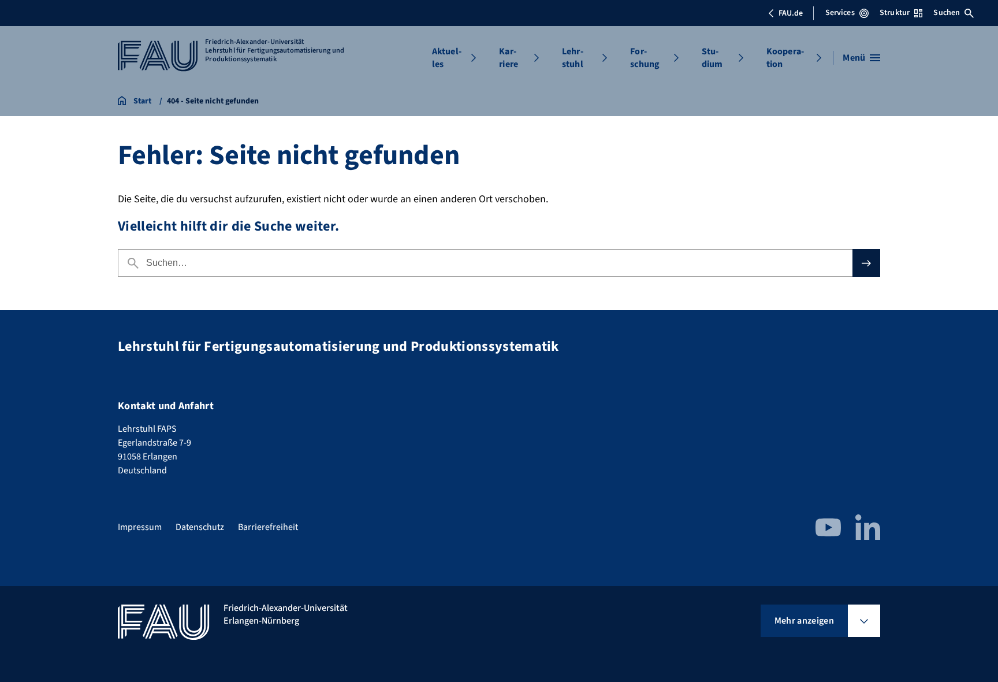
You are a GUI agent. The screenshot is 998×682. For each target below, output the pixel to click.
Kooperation (785, 58)
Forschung (645, 58)
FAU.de (791, 13)
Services (840, 12)
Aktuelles (446, 58)
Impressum (140, 527)
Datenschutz (200, 527)
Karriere (508, 58)
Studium (712, 58)
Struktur (895, 12)
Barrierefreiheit (268, 527)
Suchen (946, 12)
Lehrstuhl (572, 58)
